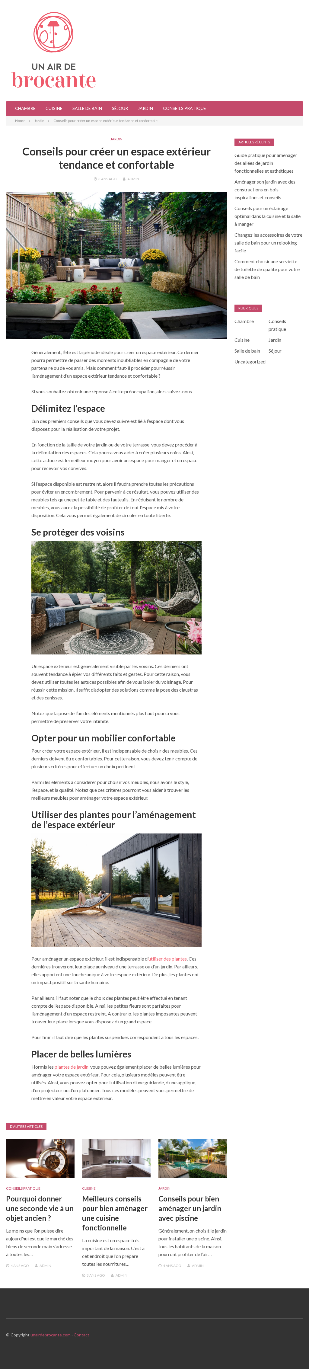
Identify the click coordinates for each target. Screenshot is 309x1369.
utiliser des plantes (167, 958)
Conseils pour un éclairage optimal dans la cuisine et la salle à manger (267, 216)
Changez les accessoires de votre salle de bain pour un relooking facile (268, 242)
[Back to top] (292, 1352)
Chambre (25, 108)
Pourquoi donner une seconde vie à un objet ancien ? (40, 1208)
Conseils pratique (184, 108)
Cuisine (54, 108)
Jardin (145, 108)
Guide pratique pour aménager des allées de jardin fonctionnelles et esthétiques (265, 163)
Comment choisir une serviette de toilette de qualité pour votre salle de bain (267, 269)
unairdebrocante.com (50, 1334)
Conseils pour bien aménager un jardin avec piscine (189, 1208)
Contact (81, 1334)
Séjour (120, 108)
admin (133, 179)
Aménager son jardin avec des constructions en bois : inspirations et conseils (264, 189)
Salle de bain (87, 108)
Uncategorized (250, 361)
